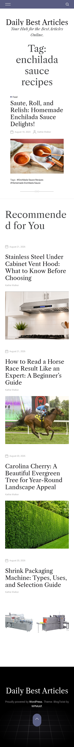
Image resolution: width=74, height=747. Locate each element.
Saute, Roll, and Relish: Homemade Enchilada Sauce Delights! (36, 114)
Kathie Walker (44, 132)
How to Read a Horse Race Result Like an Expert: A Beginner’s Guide (34, 372)
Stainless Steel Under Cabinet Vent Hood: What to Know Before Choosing (35, 267)
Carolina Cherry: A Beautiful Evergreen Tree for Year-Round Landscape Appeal (33, 477)
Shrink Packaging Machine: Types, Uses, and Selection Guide (36, 577)
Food (15, 97)
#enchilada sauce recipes (30, 180)
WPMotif (36, 706)
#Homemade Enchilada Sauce (25, 183)
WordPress (35, 701)
